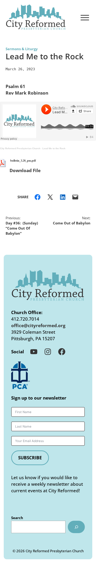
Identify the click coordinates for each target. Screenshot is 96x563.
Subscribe (30, 457)
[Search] (76, 527)
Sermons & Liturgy (22, 48)
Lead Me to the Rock (53, 148)
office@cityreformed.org (38, 325)
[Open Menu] (84, 17)
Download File (25, 170)
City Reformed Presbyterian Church (20, 148)
